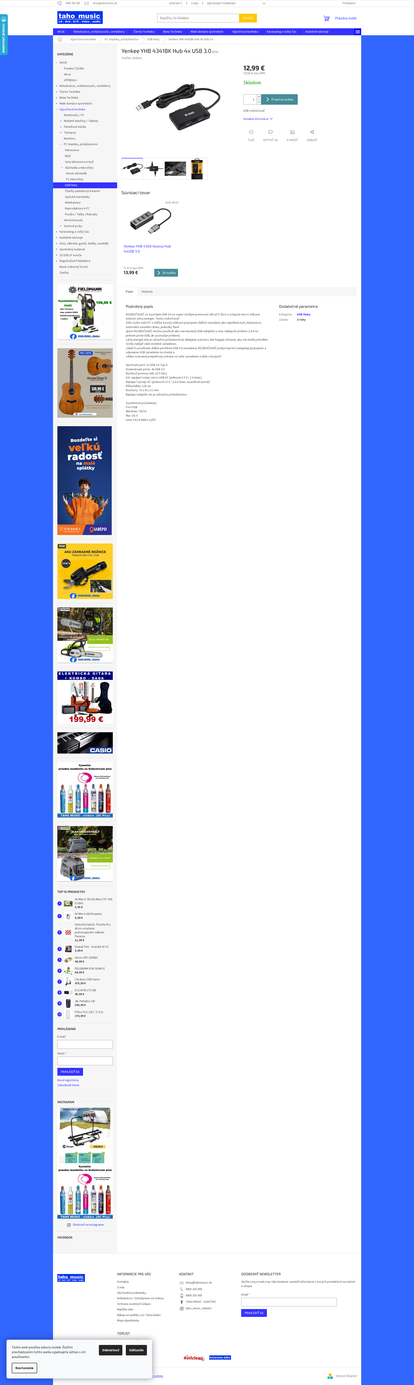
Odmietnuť (110, 1350)
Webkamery (73, 202)
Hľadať (248, 18)
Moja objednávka (128, 1320)
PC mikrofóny (74, 179)
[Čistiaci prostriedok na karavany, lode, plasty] (194, 1357)
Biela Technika (69, 98)
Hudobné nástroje (71, 238)
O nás (194, 3)
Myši (68, 156)
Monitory (69, 138)
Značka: (131, 58)
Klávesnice (72, 150)
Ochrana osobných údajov (134, 1304)
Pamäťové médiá (75, 127)
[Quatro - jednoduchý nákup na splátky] (84, 480)
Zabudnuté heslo (68, 1085)
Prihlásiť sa (70, 1072)
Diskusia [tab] (147, 291)
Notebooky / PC (74, 115)
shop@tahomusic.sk (199, 1283)
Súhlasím (136, 1350)
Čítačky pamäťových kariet (82, 191)
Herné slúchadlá (76, 173)
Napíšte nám (125, 1309)
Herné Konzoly (73, 220)
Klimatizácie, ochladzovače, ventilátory (85, 86)
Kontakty (175, 3)
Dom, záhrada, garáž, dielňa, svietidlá (84, 243)
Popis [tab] (129, 291)
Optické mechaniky (77, 197)
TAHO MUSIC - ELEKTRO (201, 1302)
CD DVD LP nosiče (71, 255)
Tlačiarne (70, 133)
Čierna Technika (70, 92)
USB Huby (71, 185)
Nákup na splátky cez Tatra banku (139, 1315)
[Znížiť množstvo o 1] (259, 101)
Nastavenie (24, 1368)
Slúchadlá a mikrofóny (79, 168)
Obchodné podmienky (221, 3)
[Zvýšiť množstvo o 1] (259, 96)
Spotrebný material (72, 249)
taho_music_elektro (199, 1308)
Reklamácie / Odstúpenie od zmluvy (140, 1298)
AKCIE (63, 63)
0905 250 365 (194, 1289)
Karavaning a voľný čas (74, 232)
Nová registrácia (68, 1080)
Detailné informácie (256, 119)
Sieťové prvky (73, 226)
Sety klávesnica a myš (79, 162)
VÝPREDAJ (70, 80)
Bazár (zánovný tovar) (74, 267)
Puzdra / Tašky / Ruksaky (81, 214)
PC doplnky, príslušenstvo (81, 144)
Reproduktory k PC (77, 208)
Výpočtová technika (72, 109)
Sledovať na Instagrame (88, 1225)
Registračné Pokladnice (75, 261)
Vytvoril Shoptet (346, 1376)
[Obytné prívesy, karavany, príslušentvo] (220, 1357)
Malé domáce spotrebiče (76, 103)
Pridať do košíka (282, 99)
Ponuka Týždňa (74, 68)
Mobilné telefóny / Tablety (81, 121)
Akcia (67, 74)
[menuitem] (61, 31)
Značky (64, 273)
